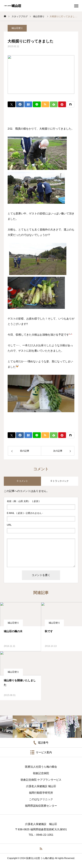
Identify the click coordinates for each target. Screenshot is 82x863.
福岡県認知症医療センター (41, 805)
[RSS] (41, 848)
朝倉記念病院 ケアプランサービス (41, 779)
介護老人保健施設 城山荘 (41, 786)
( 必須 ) (23, 501)
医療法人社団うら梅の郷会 (41, 766)
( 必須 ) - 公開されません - (25, 513)
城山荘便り (17, 28)
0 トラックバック (60, 481)
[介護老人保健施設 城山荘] (12, 5)
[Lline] (37, 104)
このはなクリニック (41, 799)
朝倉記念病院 (41, 773)
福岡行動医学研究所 (41, 792)
